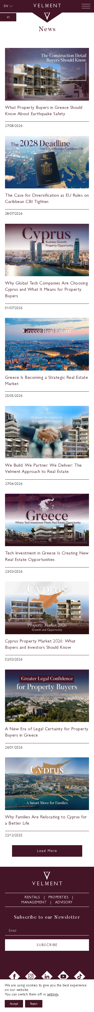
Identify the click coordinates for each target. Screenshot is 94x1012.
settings (53, 994)
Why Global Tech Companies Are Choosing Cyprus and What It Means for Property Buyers (46, 289)
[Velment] (47, 6)
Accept (14, 1003)
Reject (33, 1003)
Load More (47, 851)
